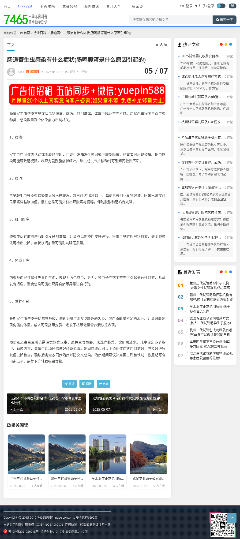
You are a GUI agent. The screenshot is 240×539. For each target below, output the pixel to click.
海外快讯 (91, 6)
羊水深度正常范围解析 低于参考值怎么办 (210, 308)
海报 (88, 384)
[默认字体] (162, 44)
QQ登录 (186, 6)
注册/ (203, 6)
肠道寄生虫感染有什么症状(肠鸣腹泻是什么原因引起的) (90, 32)
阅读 (71, 384)
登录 (210, 6)
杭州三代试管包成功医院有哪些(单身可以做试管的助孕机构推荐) (211, 334)
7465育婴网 (45, 517)
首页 (7, 6)
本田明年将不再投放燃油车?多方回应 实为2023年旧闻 (210, 343)
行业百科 (25, 6)
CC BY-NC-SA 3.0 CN (49, 524)
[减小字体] (157, 44)
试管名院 (69, 6)
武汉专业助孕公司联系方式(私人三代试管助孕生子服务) (210, 320)
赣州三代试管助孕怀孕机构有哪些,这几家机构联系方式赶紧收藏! (211, 299)
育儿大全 (113, 6)
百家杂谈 (135, 6)
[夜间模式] (221, 6)
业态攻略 (47, 6)
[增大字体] (166, 44)
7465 (28, 72)
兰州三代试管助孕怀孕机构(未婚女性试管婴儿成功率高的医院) (210, 288)
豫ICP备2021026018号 (23, 531)
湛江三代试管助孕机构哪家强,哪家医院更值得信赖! (211, 355)
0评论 (82, 72)
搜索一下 (226, 20)
